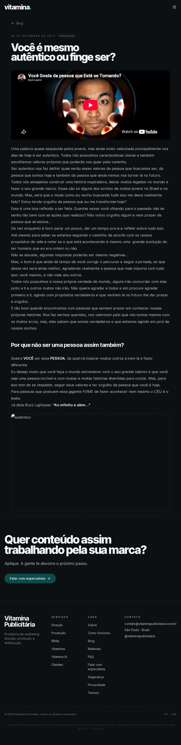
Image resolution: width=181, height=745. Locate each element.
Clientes (57, 664)
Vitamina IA (59, 657)
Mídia (55, 641)
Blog (19, 23)
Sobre (92, 625)
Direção (57, 625)
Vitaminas (58, 649)
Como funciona (99, 633)
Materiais (94, 649)
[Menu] (174, 7)
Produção (58, 633)
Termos (93, 693)
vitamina (17, 7)
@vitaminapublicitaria (139, 636)
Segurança (96, 677)
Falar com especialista (27, 578)
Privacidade (96, 685)
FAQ (91, 657)
